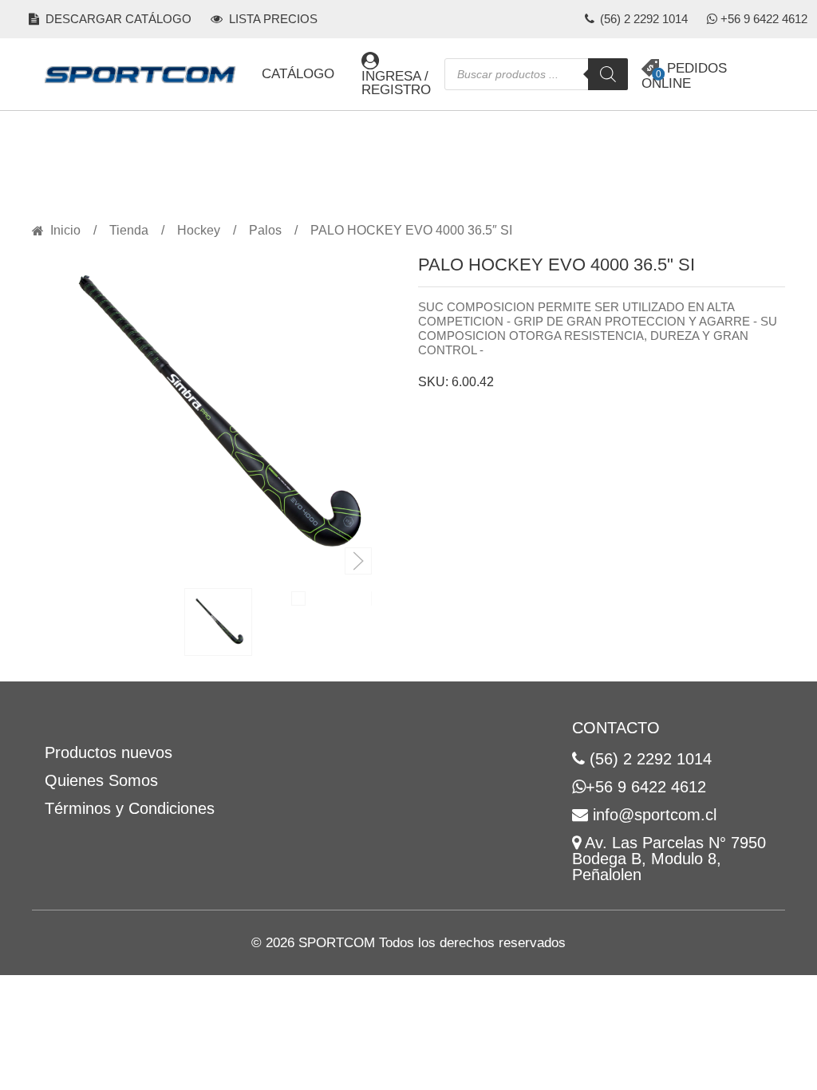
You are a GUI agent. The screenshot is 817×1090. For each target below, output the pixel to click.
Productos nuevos (108, 752)
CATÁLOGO (298, 73)
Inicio (65, 230)
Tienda (128, 230)
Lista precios (272, 19)
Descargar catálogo (116, 19)
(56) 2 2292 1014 (642, 19)
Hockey (198, 230)
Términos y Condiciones (130, 808)
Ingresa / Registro (396, 83)
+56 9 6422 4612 (763, 19)
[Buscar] (608, 74)
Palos (265, 230)
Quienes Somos (101, 780)
